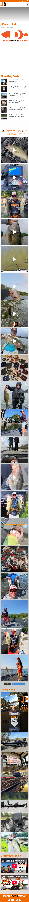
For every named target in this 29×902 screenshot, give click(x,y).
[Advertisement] (14, 60)
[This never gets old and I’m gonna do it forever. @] (14, 422)
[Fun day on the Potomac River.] (14, 640)
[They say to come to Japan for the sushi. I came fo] (14, 368)
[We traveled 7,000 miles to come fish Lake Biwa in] (14, 395)
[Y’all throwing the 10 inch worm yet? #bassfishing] (14, 150)
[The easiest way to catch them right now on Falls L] (14, 313)
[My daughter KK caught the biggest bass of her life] (14, 341)
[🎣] (14, 668)
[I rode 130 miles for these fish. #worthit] (14, 504)
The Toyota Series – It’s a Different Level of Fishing (16, 115)
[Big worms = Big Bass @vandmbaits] (14, 531)
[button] (27, 4)
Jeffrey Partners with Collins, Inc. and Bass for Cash (18, 108)
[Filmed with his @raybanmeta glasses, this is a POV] (14, 259)
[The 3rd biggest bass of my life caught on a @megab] (14, 477)
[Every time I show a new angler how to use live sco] (14, 450)
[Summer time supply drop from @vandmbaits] (14, 559)
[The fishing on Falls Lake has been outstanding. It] (14, 586)
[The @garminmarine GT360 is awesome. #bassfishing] (14, 177)
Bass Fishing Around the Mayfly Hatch (16, 80)
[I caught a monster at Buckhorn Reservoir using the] (14, 232)
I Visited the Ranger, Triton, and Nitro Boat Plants (18, 101)
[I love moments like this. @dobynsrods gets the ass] (14, 613)
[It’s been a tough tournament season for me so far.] (14, 204)
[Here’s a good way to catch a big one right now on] (14, 286)
